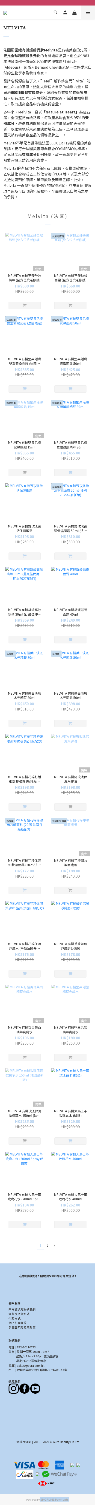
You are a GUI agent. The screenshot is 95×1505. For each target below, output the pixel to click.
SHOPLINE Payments (54, 1499)
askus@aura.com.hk (31, 1365)
